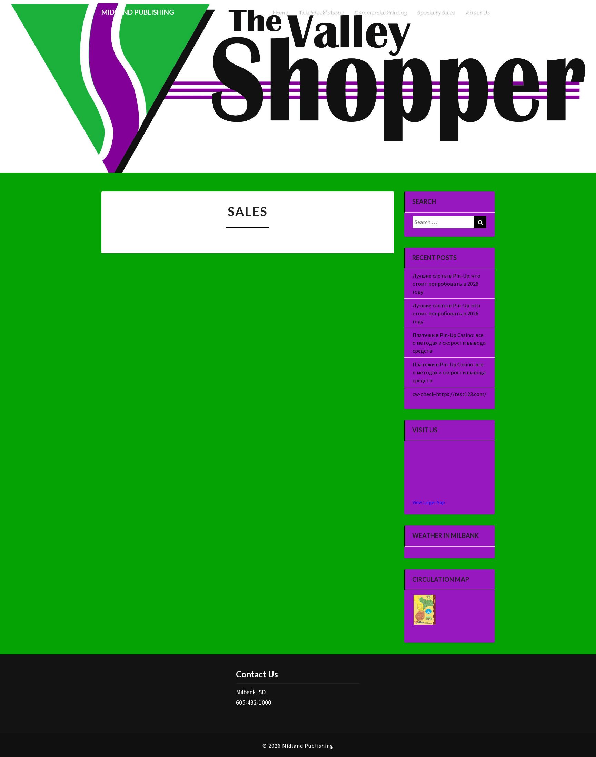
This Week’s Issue (321, 12)
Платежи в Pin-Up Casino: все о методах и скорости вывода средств (449, 343)
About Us (477, 12)
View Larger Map (429, 502)
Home (280, 12)
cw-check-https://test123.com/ (449, 394)
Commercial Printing (380, 12)
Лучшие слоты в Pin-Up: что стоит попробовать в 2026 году (446, 283)
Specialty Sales (436, 12)
